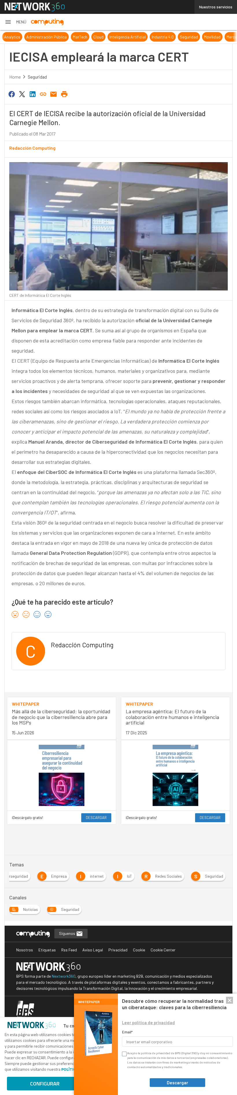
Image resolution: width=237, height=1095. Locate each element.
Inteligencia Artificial (113, 36)
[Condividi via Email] (53, 93)
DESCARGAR (96, 817)
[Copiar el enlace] (43, 93)
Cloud (84, 36)
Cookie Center (163, 949)
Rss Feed (69, 949)
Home (15, 76)
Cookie (139, 949)
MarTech (65, 36)
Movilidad (197, 36)
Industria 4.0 (148, 36)
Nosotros (24, 949)
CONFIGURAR (45, 1083)
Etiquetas (47, 949)
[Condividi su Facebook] (11, 93)
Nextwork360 (63, 976)
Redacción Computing (32, 148)
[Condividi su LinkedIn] (32, 93)
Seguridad (174, 36)
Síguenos (67, 933)
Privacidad (117, 949)
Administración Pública (32, 36)
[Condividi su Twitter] (22, 93)
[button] (15, 22)
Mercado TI (221, 36)
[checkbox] (123, 1054)
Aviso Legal (92, 949)
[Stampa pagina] (64, 93)
